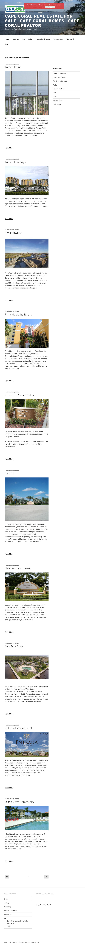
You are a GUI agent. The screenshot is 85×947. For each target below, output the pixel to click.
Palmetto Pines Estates (19, 395)
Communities (58, 39)
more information (37, 7)
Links (54, 96)
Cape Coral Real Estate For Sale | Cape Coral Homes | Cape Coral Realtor (42, 21)
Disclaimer (7, 914)
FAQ (54, 92)
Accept (50, 7)
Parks (55, 85)
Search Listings (27, 39)
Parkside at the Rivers (18, 314)
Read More (9, 148)
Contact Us (70, 39)
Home (7, 39)
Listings (16, 39)
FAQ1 (8, 926)
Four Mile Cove (14, 646)
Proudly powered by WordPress (29, 942)
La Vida (9, 473)
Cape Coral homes (43, 39)
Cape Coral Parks (59, 89)
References (57, 104)
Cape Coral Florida (59, 77)
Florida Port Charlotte (60, 81)
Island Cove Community (19, 801)
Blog (6, 44)
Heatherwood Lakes (17, 568)
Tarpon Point (13, 67)
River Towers (13, 232)
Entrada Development (18, 728)
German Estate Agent (60, 73)
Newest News (57, 100)
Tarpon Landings (15, 162)
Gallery (6, 903)
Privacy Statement (10, 910)
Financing (7, 907)
